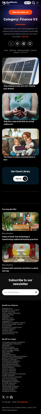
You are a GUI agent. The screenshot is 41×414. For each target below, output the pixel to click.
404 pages (6, 345)
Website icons (7, 318)
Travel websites (8, 389)
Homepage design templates (13, 342)
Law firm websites (9, 378)
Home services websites (12, 377)
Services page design (10, 350)
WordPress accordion (10, 310)
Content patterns (9, 329)
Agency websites (9, 355)
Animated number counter (12, 324)
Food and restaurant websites (14, 374)
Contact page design (10, 348)
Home (6, 50)
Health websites (8, 375)
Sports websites (8, 385)
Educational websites (10, 364)
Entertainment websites (11, 366)
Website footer (8, 315)
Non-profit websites (10, 380)
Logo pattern (7, 321)
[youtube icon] (7, 397)
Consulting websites (10, 363)
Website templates (24, 50)
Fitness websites (9, 372)
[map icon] (11, 397)
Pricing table (7, 326)
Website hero (7, 308)
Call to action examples (11, 313)
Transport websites (10, 388)
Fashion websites (9, 369)
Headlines (6, 316)
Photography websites (11, 382)
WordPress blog (8, 312)
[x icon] (11, 43)
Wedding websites (9, 391)
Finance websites (9, 371)
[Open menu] (37, 2)
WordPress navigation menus (13, 323)
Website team (7, 330)
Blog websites (7, 352)
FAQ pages (6, 353)
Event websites (8, 367)
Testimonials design (10, 332)
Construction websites (11, 361)
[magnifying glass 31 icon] (23, 43)
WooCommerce (8, 334)
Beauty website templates (12, 358)
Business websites (9, 360)
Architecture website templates (14, 356)
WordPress (12, 50)
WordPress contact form (12, 327)
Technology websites (10, 386)
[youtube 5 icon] (30, 43)
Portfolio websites (9, 383)
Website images (8, 319)
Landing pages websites (11, 344)
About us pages (8, 347)
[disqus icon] (17, 43)
